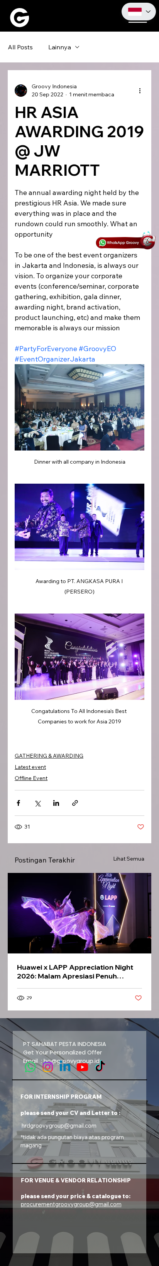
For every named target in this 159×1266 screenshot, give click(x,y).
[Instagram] (47, 1067)
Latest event (30, 766)
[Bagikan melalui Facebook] (18, 803)
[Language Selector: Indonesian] (139, 11)
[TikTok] (100, 1067)
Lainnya (59, 47)
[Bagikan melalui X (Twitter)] (37, 803)
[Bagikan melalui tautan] (75, 803)
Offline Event (31, 778)
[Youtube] (82, 1067)
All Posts (20, 47)
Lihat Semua (128, 858)
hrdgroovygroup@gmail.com (59, 1125)
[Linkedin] (65, 1067)
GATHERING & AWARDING (49, 755)
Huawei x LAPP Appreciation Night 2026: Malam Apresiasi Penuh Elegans (75, 971)
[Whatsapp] (30, 1067)
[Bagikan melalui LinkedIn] (56, 803)
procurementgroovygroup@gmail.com (71, 1204)
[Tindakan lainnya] (139, 90)
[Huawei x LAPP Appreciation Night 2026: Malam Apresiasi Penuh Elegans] (79, 913)
